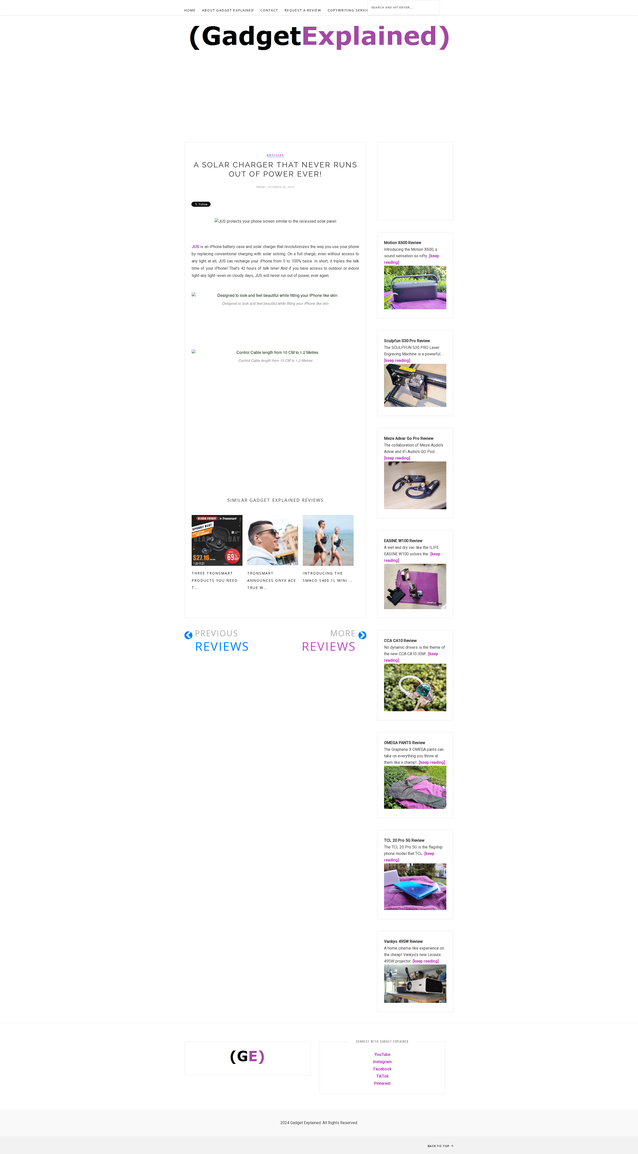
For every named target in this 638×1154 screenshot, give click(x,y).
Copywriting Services (351, 10)
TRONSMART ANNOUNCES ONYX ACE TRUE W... (271, 580)
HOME (190, 10)
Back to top (439, 1146)
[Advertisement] (149, 105)
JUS (195, 246)
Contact (269, 10)
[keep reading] (397, 360)
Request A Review (303, 10)
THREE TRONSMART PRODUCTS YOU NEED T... (215, 580)
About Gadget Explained (228, 10)
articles (275, 155)
